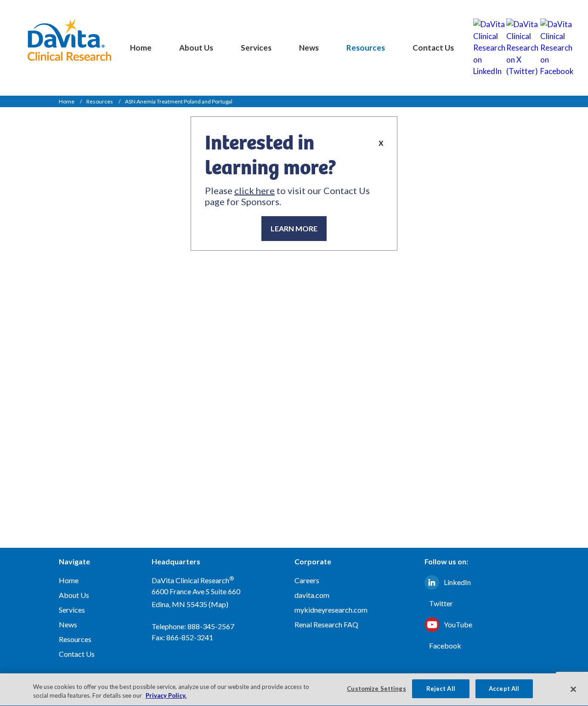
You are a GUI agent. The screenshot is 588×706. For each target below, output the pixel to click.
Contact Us (433, 47)
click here (254, 190)
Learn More (294, 228)
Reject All (440, 688)
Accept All (504, 688)
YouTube (458, 624)
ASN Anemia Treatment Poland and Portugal (178, 101)
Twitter (441, 603)
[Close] (573, 689)
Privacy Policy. (166, 696)
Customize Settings (376, 688)
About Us (196, 47)
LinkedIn (457, 582)
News (309, 47)
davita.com (311, 595)
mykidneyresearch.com (331, 609)
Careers (306, 580)
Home (141, 47)
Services (256, 47)
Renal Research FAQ (326, 624)
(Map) (218, 604)
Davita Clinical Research (69, 39)
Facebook (445, 645)
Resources (365, 47)
